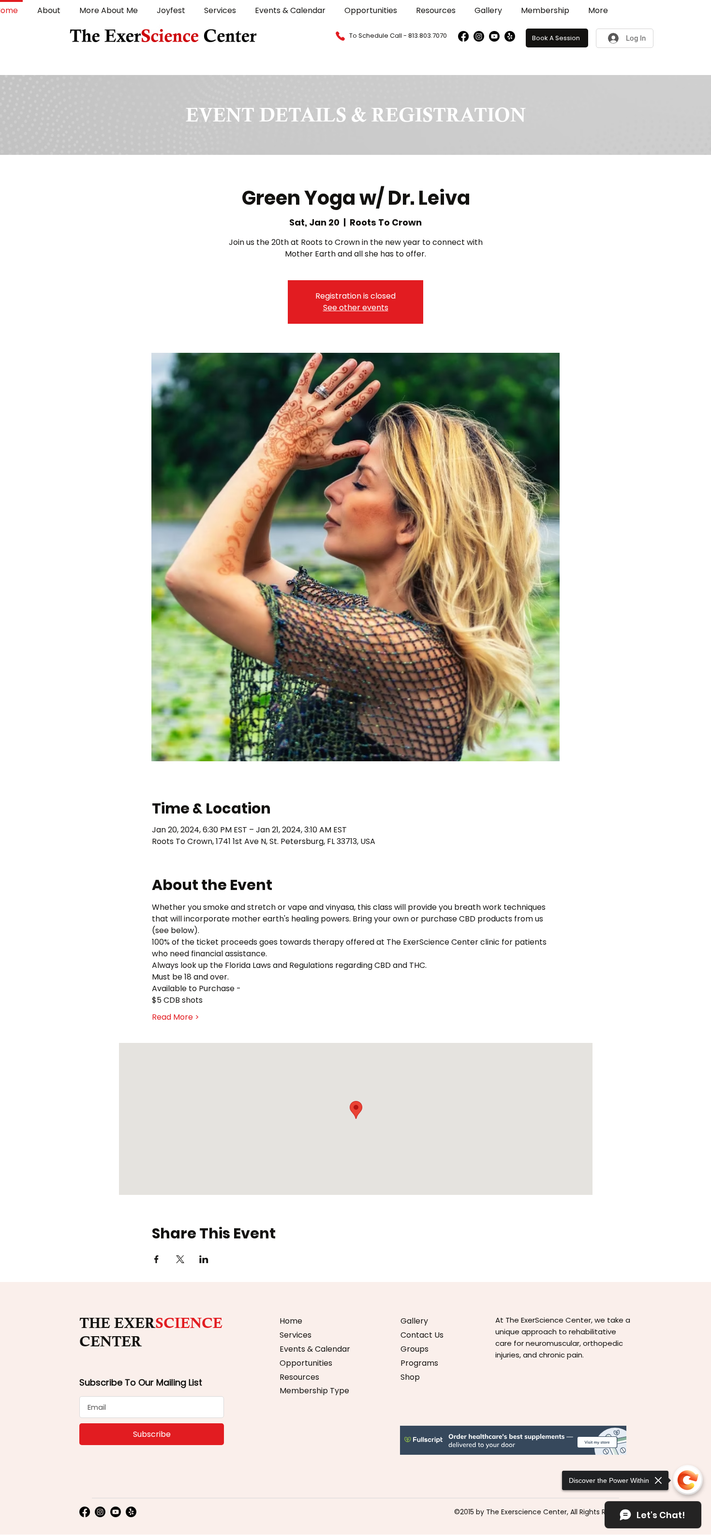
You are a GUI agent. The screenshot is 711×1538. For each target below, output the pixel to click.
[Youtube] (494, 36)
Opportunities (306, 1363)
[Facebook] (463, 36)
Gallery (414, 1321)
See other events (355, 307)
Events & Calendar (315, 1349)
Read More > (175, 1017)
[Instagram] (479, 36)
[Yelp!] (509, 36)
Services (295, 1335)
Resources (299, 1377)
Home (291, 1321)
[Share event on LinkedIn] (203, 1259)
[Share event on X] (180, 1259)
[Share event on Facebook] (156, 1259)
